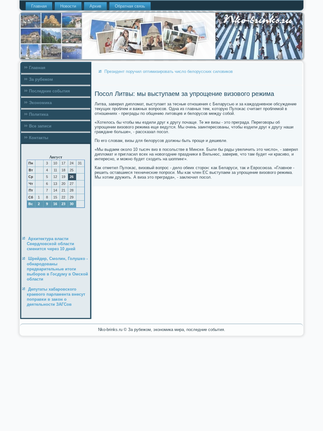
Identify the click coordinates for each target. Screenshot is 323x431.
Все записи (40, 126)
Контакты (38, 137)
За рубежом (41, 79)
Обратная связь (130, 6)
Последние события (49, 91)
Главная (39, 6)
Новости (68, 6)
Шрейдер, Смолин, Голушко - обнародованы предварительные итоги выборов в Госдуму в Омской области (57, 268)
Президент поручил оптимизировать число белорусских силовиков (168, 71)
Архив (95, 6)
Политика (38, 114)
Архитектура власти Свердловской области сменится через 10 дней (51, 243)
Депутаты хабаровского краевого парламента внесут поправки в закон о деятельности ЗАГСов (56, 297)
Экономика (40, 102)
